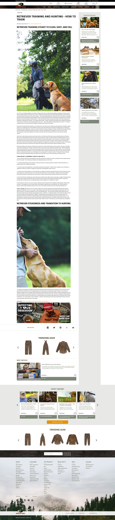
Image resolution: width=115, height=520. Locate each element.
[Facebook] (48, 328)
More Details (27, 441)
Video (88, 40)
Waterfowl (88, 67)
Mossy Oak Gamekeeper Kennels (34, 23)
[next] (72, 347)
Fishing (86, 416)
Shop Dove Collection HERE (21, 0)
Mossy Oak (92, 67)
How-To (85, 40)
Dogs (83, 40)
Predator (89, 416)
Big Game (80, 416)
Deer (42, 378)
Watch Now (84, 37)
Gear (45, 378)
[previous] (18, 347)
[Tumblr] (67, 328)
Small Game (84, 67)
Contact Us (34, 496)
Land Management (65, 416)
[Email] (73, 328)
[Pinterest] (60, 328)
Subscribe (67, 454)
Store (26, 496)
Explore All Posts (57, 422)
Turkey (82, 417)
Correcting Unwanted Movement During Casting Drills (35, 301)
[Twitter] (54, 328)
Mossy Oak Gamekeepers (47, 416)
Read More (44, 375)
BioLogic (68, 417)
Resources (18, 496)
